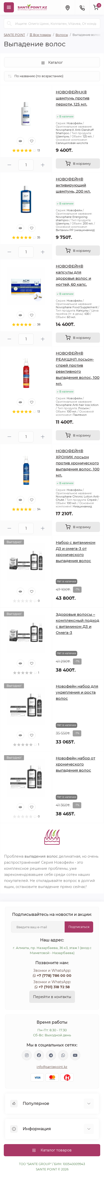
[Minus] (9, 165)
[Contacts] (82, 7)
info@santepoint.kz (52, 1067)
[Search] (9, 23)
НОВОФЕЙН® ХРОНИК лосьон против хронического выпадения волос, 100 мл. (77, 463)
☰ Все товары (40, 35)
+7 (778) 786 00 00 (54, 975)
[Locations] (67, 7)
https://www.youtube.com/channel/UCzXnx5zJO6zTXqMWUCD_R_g (75, 1055)
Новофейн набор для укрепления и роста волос (77, 692)
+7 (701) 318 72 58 (54, 987)
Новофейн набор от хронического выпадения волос (75, 764)
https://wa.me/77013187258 (63, 1055)
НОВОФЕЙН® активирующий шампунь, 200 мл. (73, 185)
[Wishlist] (32, 141)
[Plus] (43, 165)
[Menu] (9, 7)
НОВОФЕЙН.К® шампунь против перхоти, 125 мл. (72, 98)
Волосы (62, 35)
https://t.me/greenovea (51, 1055)
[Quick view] (20, 141)
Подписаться (78, 927)
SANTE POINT (14, 35)
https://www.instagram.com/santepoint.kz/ (27, 1055)
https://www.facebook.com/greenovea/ (39, 1055)
